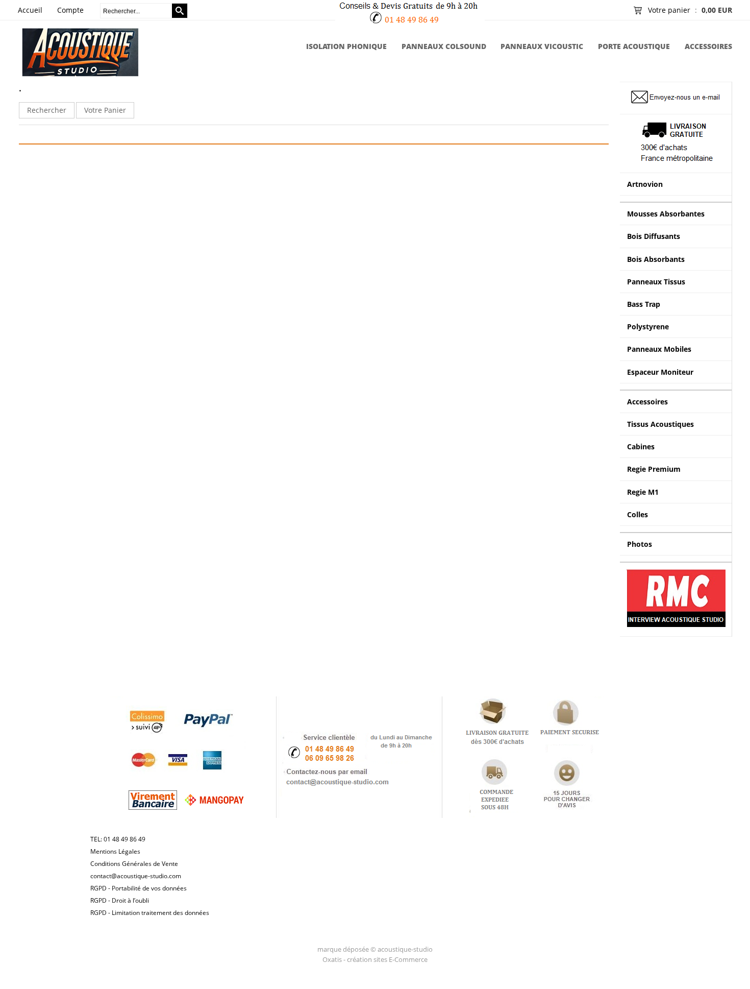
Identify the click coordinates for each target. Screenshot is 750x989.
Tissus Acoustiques (660, 424)
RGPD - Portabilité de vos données (138, 888)
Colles (637, 514)
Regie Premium (654, 469)
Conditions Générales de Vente (134, 863)
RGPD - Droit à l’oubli (119, 900)
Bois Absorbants (656, 259)
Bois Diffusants (653, 236)
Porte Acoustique (634, 46)
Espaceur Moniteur (660, 372)
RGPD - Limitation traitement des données (149, 912)
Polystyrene (648, 326)
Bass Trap (643, 304)
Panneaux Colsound (444, 46)
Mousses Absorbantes (666, 214)
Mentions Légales (115, 851)
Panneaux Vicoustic (542, 46)
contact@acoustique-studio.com (135, 876)
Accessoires (708, 46)
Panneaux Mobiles (659, 349)
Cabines (641, 446)
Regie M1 (643, 492)
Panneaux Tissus (656, 281)
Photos (639, 544)
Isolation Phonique (346, 46)
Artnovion (645, 184)
